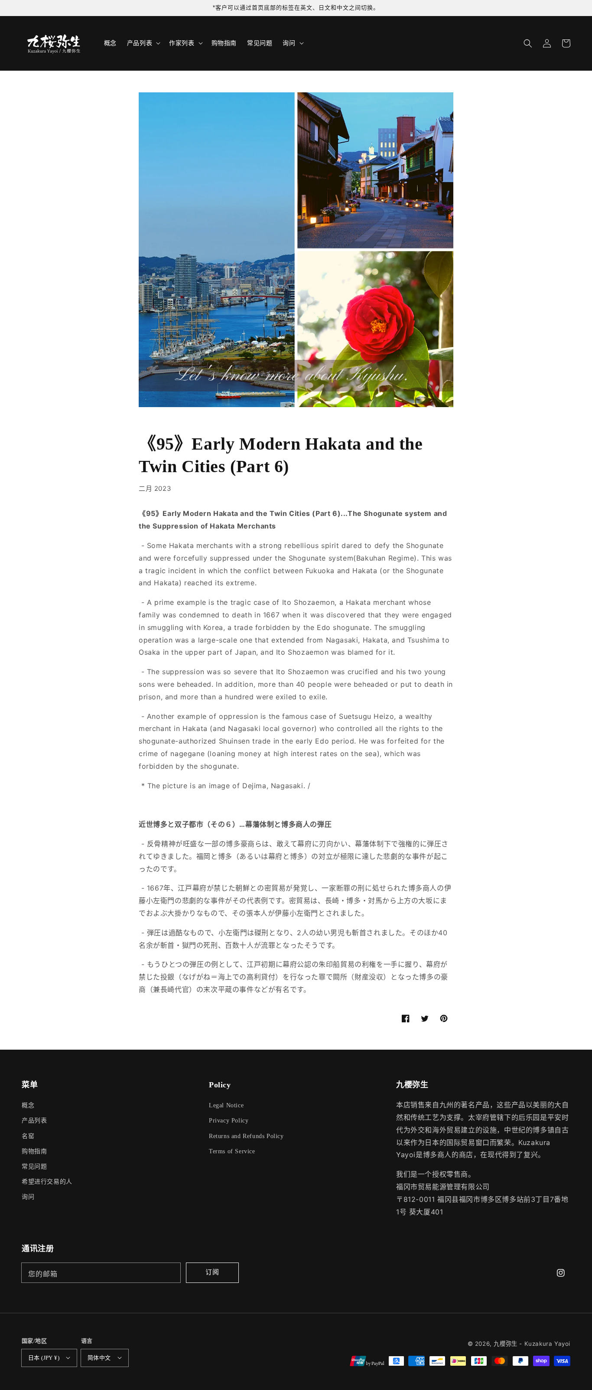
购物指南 (34, 1151)
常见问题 (34, 1166)
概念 (28, 1105)
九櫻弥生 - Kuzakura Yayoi (532, 1343)
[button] (527, 43)
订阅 (212, 1272)
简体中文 (99, 1357)
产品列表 (34, 1120)
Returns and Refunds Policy (246, 1136)
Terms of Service (232, 1151)
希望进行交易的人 (47, 1181)
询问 (28, 1197)
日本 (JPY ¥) (43, 1357)
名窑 (28, 1136)
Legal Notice (226, 1105)
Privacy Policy (228, 1120)
